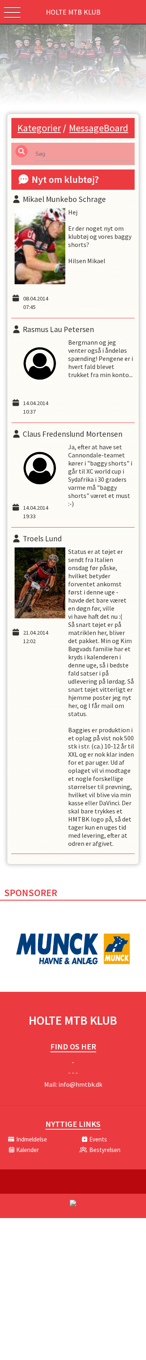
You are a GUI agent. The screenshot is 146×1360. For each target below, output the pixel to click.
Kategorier (39, 128)
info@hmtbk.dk (80, 1084)
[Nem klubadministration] (73, 1205)
